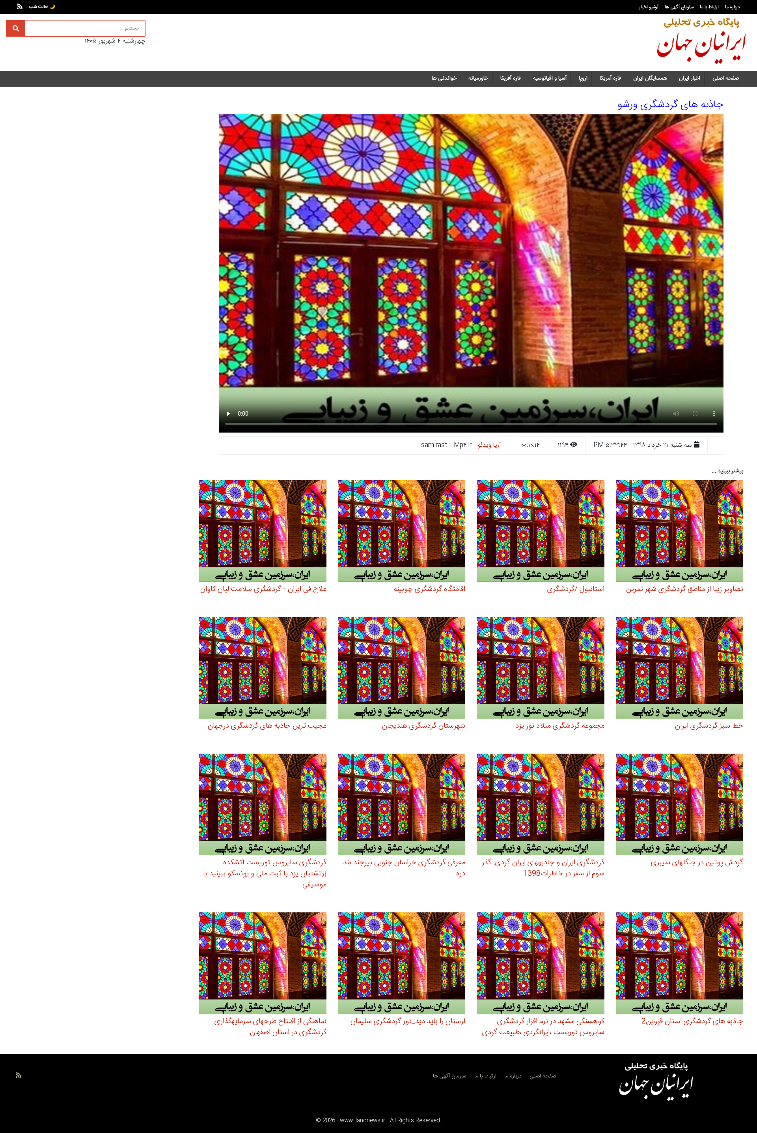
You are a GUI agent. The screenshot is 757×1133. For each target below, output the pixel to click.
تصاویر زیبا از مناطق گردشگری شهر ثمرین (684, 589)
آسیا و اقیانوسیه (550, 78)
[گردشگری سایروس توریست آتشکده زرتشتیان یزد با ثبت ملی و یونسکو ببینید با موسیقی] (262, 806)
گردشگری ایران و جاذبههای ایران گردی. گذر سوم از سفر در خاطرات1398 (543, 868)
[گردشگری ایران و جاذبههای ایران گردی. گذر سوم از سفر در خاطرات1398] (540, 806)
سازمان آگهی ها (679, 7)
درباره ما (732, 7)
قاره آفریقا (510, 78)
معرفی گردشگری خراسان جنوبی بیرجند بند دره (404, 868)
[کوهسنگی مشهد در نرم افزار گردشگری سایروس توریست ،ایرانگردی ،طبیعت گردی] (540, 964)
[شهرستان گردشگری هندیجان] (402, 669)
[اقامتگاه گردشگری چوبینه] (402, 532)
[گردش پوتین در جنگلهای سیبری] (680, 806)
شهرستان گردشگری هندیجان (423, 726)
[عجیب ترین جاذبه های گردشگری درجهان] (262, 669)
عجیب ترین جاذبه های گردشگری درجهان (267, 726)
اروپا (583, 78)
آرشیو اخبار (648, 7)
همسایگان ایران (650, 78)
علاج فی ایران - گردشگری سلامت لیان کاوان (263, 589)
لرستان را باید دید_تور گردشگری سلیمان (408, 1021)
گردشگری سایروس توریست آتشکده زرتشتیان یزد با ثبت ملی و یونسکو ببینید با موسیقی (264, 874)
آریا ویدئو (489, 445)
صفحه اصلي (543, 1076)
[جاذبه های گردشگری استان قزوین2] (680, 964)
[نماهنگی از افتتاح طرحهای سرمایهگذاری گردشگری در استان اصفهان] (262, 964)
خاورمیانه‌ (478, 78)
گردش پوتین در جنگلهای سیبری (697, 863)
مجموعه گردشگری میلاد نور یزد (559, 726)
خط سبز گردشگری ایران (709, 726)
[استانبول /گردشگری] (540, 532)
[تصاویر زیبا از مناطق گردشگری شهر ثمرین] (680, 532)
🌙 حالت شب (42, 7)
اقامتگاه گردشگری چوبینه (429, 589)
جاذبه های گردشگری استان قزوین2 (692, 1021)
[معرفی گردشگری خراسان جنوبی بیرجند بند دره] (402, 806)
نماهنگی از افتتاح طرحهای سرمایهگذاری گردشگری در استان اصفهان (270, 1027)
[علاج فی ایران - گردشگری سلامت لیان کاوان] (262, 532)
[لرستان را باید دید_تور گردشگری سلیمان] (402, 964)
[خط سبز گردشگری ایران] (680, 669)
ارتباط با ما (709, 7)
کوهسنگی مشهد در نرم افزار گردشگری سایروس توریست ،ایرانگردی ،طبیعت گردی (543, 1027)
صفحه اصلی (725, 78)
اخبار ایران (689, 78)
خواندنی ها (444, 78)
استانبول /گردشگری (575, 589)
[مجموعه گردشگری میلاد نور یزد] (540, 669)
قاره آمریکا (610, 78)
